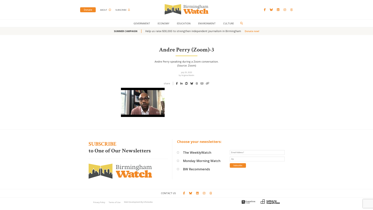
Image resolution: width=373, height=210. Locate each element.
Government (142, 23)
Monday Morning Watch (201, 161)
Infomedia (148, 202)
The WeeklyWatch (197, 152)
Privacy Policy (99, 202)
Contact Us (168, 193)
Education (184, 23)
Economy (163, 23)
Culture (228, 23)
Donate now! (252, 31)
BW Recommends (196, 169)
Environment (207, 23)
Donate (88, 9)
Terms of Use (114, 202)
